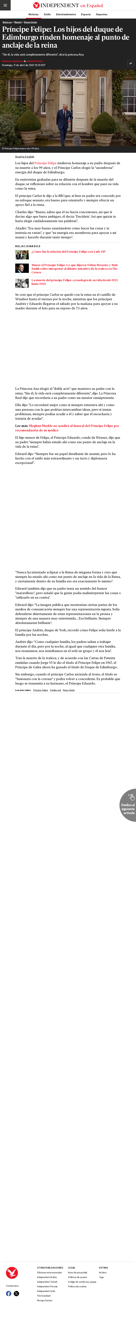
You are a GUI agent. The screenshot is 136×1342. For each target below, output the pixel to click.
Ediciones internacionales (49, 1273)
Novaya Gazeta (44, 1300)
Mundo (18, 22)
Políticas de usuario (77, 1277)
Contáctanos (12, 1286)
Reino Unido (30, 22)
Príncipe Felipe (45, 163)
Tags (101, 1277)
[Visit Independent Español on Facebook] (8, 1293)
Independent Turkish (47, 1282)
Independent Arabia (47, 1277)
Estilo (47, 14)
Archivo (102, 1273)
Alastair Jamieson (12, 61)
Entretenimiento (66, 14)
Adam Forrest (35, 61)
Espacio (86, 14)
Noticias (34, 14)
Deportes (101, 14)
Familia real (55, 690)
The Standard (43, 1296)
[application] (68, 108)
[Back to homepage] (21, 1273)
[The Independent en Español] (68, 5)
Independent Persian (47, 1286)
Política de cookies (77, 1286)
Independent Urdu (46, 1291)
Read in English (24, 157)
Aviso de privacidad (77, 1273)
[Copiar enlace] (130, 63)
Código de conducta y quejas (82, 1282)
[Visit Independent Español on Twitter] (16, 1293)
